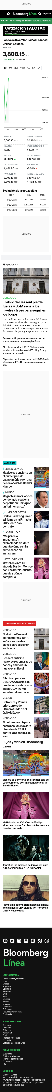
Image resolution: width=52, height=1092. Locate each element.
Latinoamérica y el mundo (13, 979)
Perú (4, 996)
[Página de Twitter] (12, 941)
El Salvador (7, 1009)
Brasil (5, 981)
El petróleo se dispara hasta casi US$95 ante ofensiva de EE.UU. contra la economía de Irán (26, 362)
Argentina (7, 986)
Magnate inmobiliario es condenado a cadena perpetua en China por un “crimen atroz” (18, 501)
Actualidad (7, 1033)
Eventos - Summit (10, 1075)
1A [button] (28, 68)
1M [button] (10, 68)
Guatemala (7, 1014)
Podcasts (7, 1040)
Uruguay (6, 1004)
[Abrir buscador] (40, 14)
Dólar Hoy (7, 1030)
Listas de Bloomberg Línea (14, 1043)
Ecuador (6, 999)
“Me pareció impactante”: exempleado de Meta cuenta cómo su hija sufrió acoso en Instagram (16, 544)
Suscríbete (7, 1054)
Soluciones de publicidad (13, 1085)
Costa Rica (7, 1007)
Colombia (7, 989)
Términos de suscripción (13, 1059)
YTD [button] (22, 68)
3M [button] (16, 68)
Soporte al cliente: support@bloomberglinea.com (23, 1082)
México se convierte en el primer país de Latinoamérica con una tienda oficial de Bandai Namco (17, 479)
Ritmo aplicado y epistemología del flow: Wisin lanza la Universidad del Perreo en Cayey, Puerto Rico (26, 907)
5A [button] (39, 68)
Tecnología (7, 1061)
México (6, 984)
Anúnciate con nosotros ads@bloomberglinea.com (24, 1080)
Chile (5, 994)
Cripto (5, 1035)
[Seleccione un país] (8, 14)
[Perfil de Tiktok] (40, 941)
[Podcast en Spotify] (46, 941)
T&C (4, 1064)
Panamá (6, 1001)
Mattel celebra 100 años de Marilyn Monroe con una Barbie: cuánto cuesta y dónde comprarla (18, 570)
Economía (7, 1025)
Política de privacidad (12, 1056)
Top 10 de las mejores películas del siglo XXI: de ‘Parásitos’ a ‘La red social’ (25, 867)
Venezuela (7, 991)
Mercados (10, 265)
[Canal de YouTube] (19, 941)
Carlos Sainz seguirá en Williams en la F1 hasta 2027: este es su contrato (17, 521)
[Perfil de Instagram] (26, 941)
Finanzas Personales (11, 1038)
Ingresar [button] (47, 13)
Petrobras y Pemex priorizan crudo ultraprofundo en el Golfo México (15, 707)
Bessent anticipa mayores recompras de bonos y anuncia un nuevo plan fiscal (23, 340)
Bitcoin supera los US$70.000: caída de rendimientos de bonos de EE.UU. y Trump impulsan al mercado (24, 350)
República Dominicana (12, 1012)
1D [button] (5, 68)
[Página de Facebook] (5, 941)
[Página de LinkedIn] (33, 941)
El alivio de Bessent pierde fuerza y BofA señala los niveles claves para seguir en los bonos (24, 308)
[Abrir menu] (3, 14)
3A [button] (33, 68)
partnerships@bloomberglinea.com (18, 1077)
